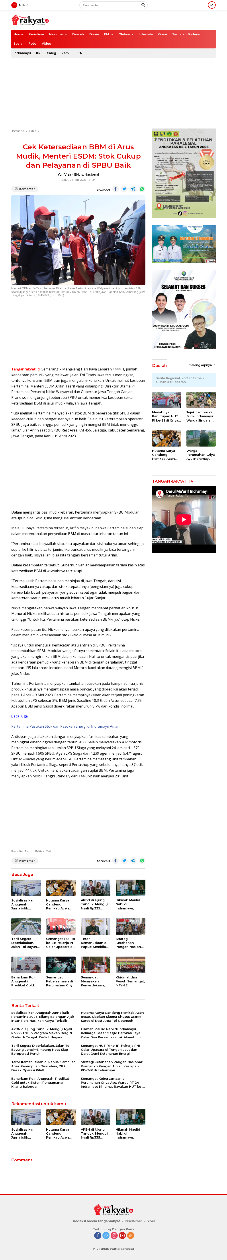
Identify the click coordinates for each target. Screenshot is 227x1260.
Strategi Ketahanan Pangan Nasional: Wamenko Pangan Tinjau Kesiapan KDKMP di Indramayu (130, 943)
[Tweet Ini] (124, 189)
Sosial (18, 44)
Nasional (56, 34)
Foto (32, 44)
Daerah (78, 34)
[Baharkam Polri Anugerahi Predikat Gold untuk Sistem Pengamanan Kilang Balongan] (26, 965)
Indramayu (22, 53)
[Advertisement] (113, 93)
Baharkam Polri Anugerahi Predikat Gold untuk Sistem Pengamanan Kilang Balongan (25, 981)
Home (18, 34)
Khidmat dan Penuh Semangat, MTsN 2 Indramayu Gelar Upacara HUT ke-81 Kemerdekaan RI (130, 981)
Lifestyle (146, 34)
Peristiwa (36, 34)
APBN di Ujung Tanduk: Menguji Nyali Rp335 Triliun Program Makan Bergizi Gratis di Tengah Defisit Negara (94, 904)
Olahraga (125, 34)
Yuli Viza (64, 174)
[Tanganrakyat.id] (30, 19)
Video (46, 44)
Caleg (51, 53)
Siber (151, 1221)
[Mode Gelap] (212, 5)
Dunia (94, 34)
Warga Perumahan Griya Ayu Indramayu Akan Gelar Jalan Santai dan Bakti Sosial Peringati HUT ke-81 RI (200, 455)
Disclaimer (133, 1221)
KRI (38, 53)
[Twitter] (106, 1236)
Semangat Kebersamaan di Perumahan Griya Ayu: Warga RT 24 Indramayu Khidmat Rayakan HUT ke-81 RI (60, 981)
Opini (162, 34)
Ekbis (108, 34)
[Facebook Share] (115, 189)
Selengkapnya (201, 365)
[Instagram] (114, 1236)
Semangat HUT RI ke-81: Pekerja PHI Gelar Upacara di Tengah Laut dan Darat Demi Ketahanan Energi (60, 943)
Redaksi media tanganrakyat (96, 1221)
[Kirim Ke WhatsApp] (142, 189)
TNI (80, 53)
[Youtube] (122, 1236)
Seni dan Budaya (186, 34)
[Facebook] (97, 1236)
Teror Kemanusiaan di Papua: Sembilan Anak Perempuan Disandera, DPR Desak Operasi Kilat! (95, 943)
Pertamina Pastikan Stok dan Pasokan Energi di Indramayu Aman (65, 726)
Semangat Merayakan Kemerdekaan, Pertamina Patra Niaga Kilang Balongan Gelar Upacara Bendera (95, 981)
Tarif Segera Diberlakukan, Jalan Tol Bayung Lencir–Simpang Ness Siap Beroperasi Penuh (26, 943)
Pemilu (66, 53)
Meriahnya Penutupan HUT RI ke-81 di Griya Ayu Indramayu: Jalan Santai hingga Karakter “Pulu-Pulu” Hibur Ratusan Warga (166, 416)
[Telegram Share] (133, 189)
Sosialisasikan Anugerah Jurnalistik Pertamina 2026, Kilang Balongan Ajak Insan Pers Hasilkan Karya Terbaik (25, 904)
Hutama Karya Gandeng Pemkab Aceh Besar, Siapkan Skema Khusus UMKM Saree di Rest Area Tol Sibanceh (58, 904)
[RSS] (130, 1236)
